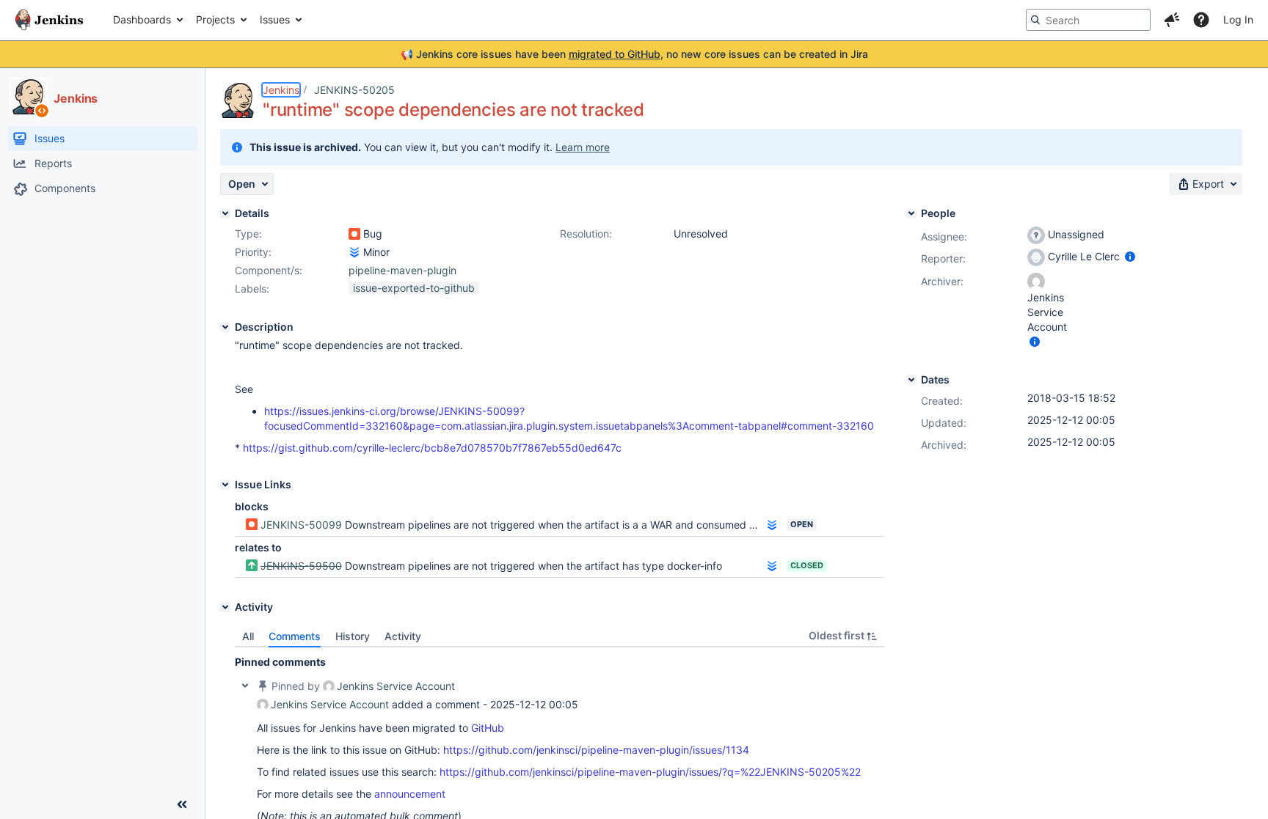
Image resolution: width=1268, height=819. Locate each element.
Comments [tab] (295, 636)
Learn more (582, 147)
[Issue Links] (225, 485)
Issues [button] (275, 19)
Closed (806, 565)
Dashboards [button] (142, 19)
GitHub (487, 727)
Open (801, 524)
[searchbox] (1088, 20)
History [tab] (352, 636)
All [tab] (248, 636)
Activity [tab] (403, 636)
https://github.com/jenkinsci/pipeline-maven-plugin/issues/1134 (596, 749)
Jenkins (281, 90)
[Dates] (911, 380)
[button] (1172, 20)
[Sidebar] (182, 804)
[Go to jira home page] (49, 19)
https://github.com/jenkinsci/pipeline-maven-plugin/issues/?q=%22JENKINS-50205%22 (650, 771)
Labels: (252, 288)
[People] (911, 213)
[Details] (225, 213)
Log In (1238, 19)
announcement (409, 793)
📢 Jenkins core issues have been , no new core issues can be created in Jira (634, 54)
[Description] (225, 327)
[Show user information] (1130, 256)
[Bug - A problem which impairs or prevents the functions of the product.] (354, 234)
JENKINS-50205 (354, 90)
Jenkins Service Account (396, 686)
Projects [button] (215, 19)
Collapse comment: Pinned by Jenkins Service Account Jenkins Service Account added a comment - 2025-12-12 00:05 (245, 685)
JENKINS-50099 (301, 524)
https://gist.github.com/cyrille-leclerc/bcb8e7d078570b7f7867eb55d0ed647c (432, 447)
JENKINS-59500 (301, 565)
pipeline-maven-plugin (402, 270)
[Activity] (225, 607)
